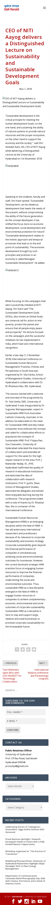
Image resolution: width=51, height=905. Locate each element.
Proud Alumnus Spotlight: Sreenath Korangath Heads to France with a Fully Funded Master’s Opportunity (25, 842)
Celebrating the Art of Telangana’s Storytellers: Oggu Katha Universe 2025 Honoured (24, 829)
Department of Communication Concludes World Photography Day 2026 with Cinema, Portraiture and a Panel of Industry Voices (25, 879)
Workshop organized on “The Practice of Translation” (25, 852)
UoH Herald (17, 896)
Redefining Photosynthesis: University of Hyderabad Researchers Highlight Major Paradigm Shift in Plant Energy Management (25, 865)
